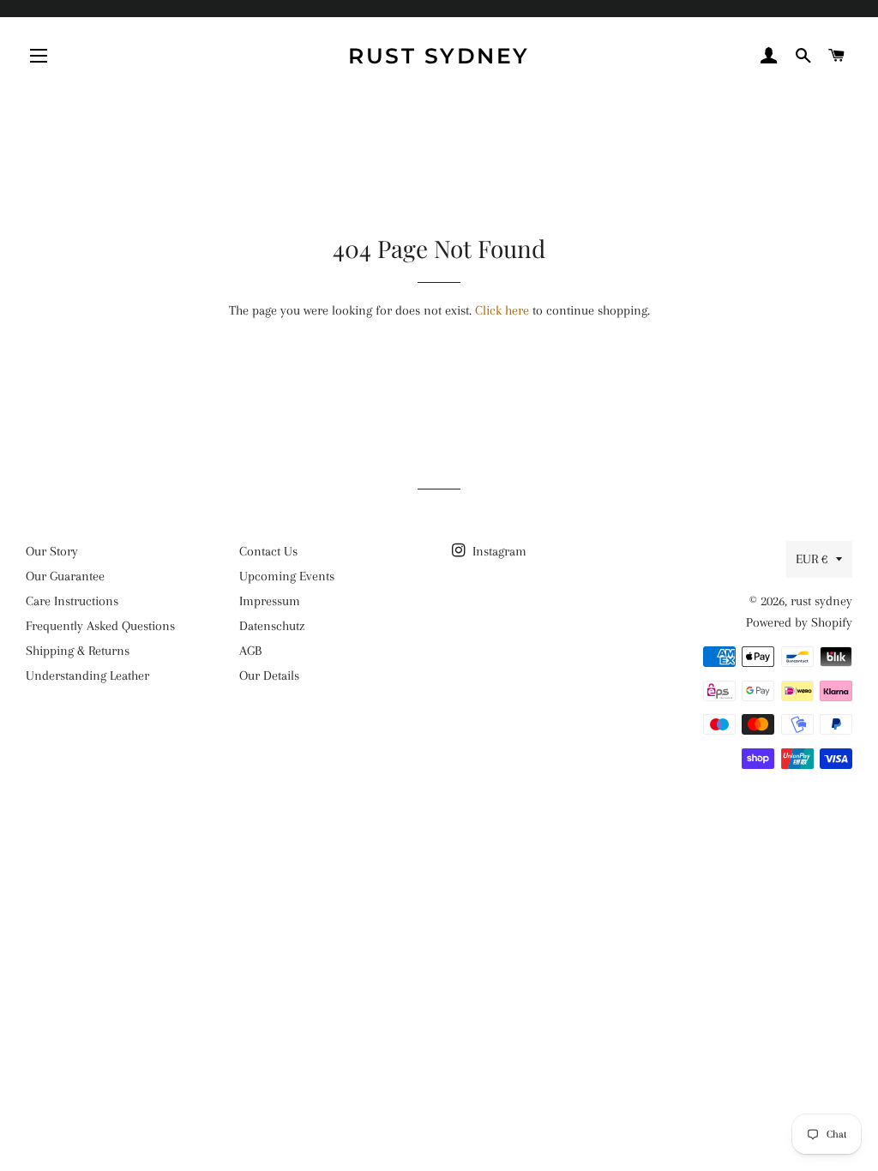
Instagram (497, 551)
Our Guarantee (65, 576)
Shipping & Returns (77, 650)
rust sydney (439, 56)
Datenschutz (271, 626)
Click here (502, 310)
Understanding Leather (87, 675)
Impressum (269, 601)
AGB (250, 650)
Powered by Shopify (799, 622)
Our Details (269, 675)
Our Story (52, 551)
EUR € (811, 559)
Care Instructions (72, 601)
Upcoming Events (286, 576)
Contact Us (268, 551)
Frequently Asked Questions (100, 626)
